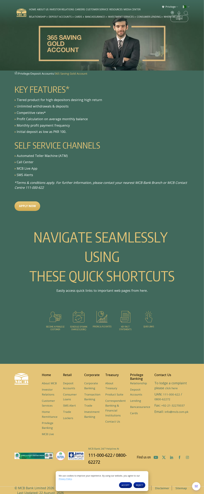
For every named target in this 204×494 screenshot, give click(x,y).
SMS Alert (69, 405)
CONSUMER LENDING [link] (149, 16)
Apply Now (27, 206)
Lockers (68, 418)
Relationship (138, 383)
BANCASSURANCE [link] (95, 16)
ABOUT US (43, 9)
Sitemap (181, 488)
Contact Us (112, 421)
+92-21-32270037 (173, 405)
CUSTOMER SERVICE (97, 9)
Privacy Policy (65, 478)
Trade (67, 412)
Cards (134, 413)
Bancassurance (140, 407)
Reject (139, 485)
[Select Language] (186, 6)
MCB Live (48, 434)
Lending (135, 401)
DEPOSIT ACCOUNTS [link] (60, 16)
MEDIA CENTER (132, 9)
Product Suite (114, 394)
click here (171, 388)
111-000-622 (171, 394)
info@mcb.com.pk (176, 412)
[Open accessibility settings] (196, 486)
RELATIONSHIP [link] (37, 16)
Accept (125, 485)
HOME (32, 9)
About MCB (49, 383)
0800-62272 (162, 399)
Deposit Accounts (42, 73)
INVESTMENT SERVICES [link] (121, 16)
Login (179, 18)
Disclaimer (162, 488)
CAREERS (80, 9)
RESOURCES (116, 9)
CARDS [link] (79, 16)
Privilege (24, 73)
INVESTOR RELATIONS (61, 9)
